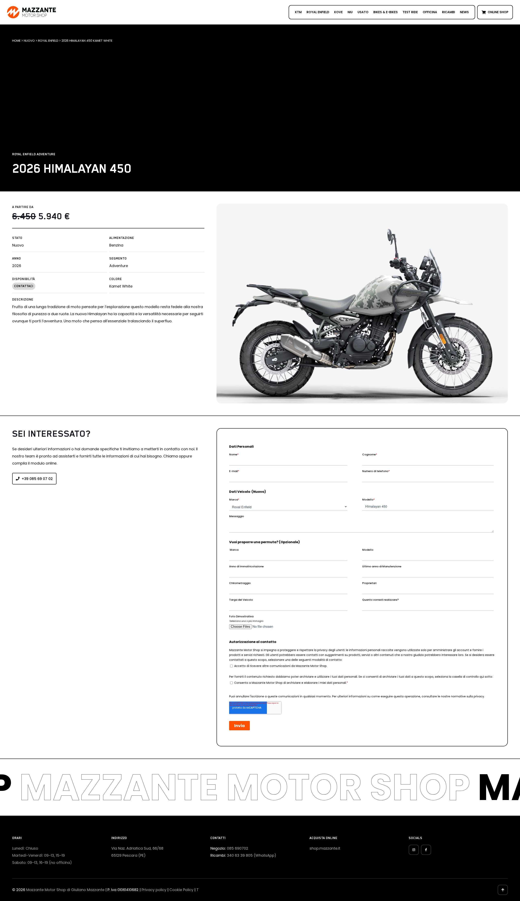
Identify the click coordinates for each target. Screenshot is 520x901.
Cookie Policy (181, 889)
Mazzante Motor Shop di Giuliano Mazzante (65, 889)
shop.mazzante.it (325, 848)
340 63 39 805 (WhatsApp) (251, 855)
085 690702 (237, 848)
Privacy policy (154, 889)
